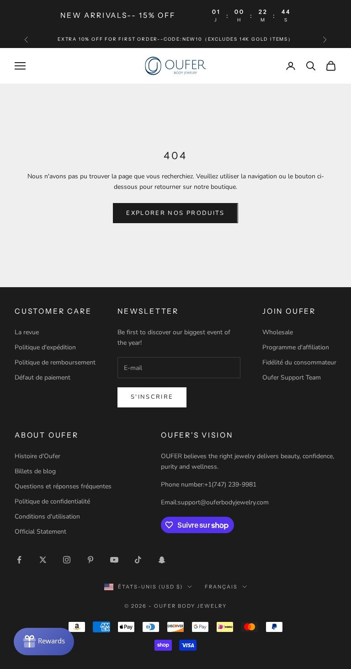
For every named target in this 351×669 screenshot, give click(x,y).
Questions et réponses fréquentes (63, 486)
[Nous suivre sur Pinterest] (90, 559)
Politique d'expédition (45, 347)
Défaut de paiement (42, 377)
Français (221, 586)
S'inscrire (152, 397)
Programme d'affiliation (295, 347)
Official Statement (40, 531)
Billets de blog (35, 471)
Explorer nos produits (175, 213)
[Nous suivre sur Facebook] (19, 559)
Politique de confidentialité (52, 501)
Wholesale (277, 332)
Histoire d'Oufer (37, 456)
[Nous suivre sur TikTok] (138, 559)
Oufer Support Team (291, 377)
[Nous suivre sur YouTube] (114, 559)
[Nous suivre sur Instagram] (66, 559)
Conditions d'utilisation (47, 516)
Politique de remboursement (55, 362)
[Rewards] (44, 641)
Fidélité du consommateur (299, 362)
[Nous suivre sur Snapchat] (161, 559)
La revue (27, 332)
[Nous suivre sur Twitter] (43, 559)
